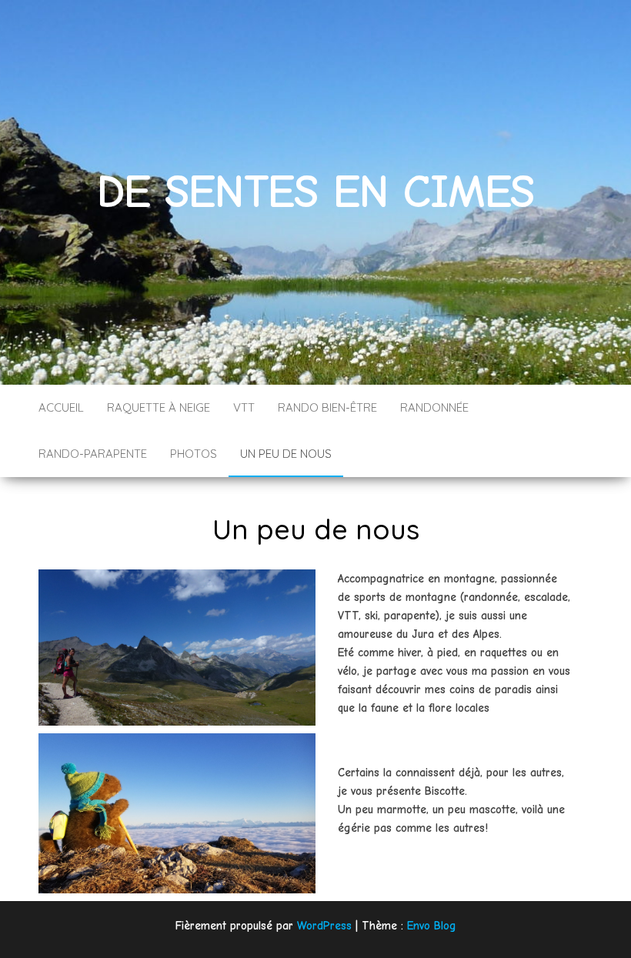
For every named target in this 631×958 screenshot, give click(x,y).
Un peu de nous (286, 453)
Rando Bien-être (327, 407)
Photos (193, 453)
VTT (244, 407)
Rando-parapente (92, 453)
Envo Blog (431, 926)
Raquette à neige (158, 407)
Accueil (61, 407)
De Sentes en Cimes (315, 192)
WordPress (324, 926)
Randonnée (434, 407)
